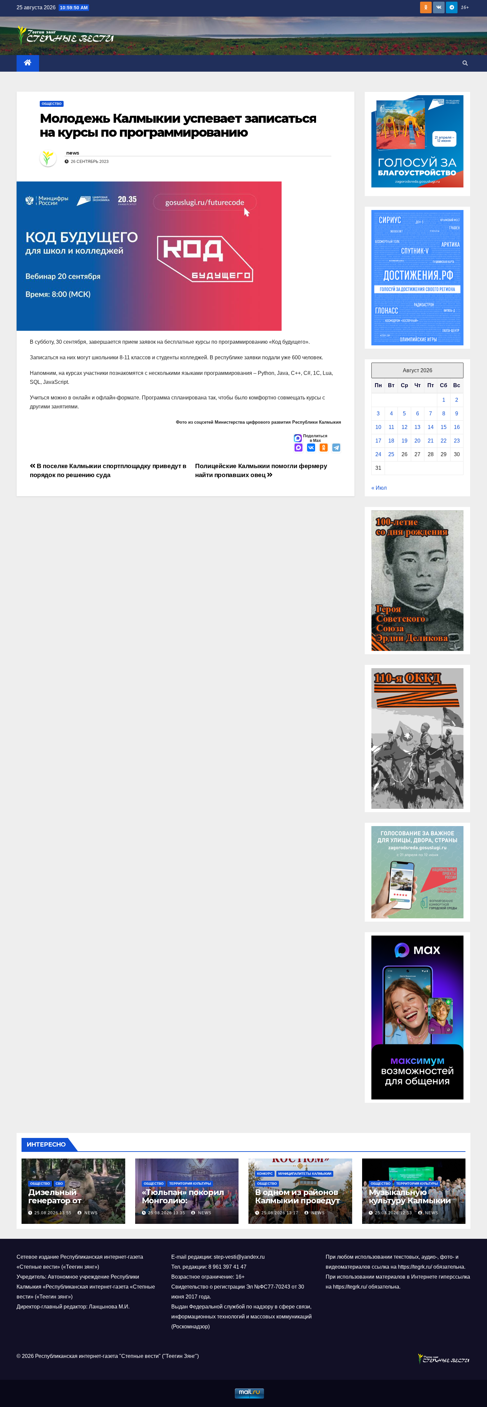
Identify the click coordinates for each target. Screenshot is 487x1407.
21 (431, 441)
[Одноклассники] (324, 448)
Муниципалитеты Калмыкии (304, 1173)
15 (444, 427)
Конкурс (265, 1173)
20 (417, 441)
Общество (52, 104)
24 (378, 454)
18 (391, 441)
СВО (59, 1183)
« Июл (379, 488)
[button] (465, 63)
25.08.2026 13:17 (279, 1213)
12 (404, 427)
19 (404, 441)
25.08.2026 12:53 (393, 1213)
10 (378, 427)
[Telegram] (336, 448)
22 (444, 441)
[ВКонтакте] (311, 448)
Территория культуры (190, 1183)
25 (391, 454)
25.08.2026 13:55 (53, 1213)
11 (391, 427)
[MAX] (298, 448)
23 (457, 441)
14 (431, 427)
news (72, 153)
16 (457, 427)
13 (417, 427)
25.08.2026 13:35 (166, 1213)
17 (378, 441)
